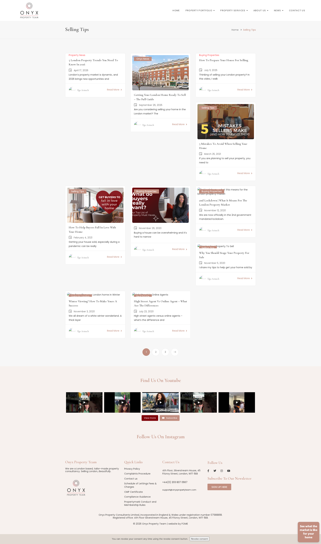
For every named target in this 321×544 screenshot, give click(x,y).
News (278, 10)
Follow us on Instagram (161, 437)
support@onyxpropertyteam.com (179, 489)
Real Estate (142, 296)
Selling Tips (208, 107)
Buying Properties (209, 55)
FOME (185, 523)
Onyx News (142, 58)
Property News (77, 55)
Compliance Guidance (137, 496)
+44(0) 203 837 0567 (174, 482)
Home (176, 10)
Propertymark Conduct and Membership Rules (140, 503)
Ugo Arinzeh (83, 90)
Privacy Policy (132, 468)
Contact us (297, 10)
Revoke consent (199, 538)
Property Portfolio (199, 10)
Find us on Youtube (160, 380)
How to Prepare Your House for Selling (223, 60)
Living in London (80, 296)
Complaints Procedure (137, 473)
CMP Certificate (133, 492)
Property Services (233, 10)
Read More (113, 89)
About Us (260, 10)
